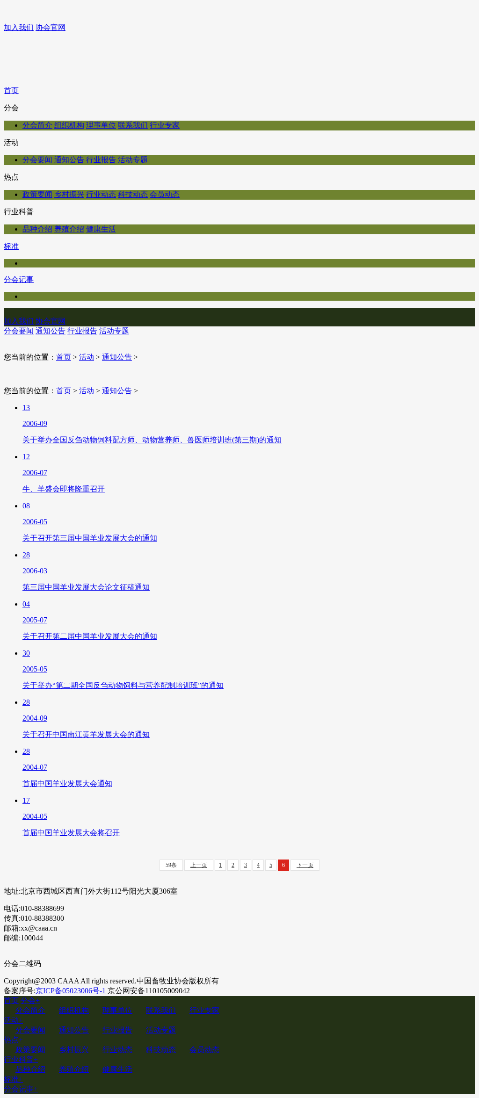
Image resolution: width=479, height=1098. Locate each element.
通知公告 (69, 160)
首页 (11, 90)
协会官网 (50, 27)
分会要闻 (37, 160)
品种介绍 (37, 229)
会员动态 (165, 194)
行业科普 (21, 1059)
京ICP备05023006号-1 (71, 991)
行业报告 (101, 160)
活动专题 (133, 160)
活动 (86, 357)
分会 (30, 1000)
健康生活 (101, 229)
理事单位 (101, 125)
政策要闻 (37, 194)
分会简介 (37, 125)
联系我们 (133, 125)
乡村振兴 (69, 194)
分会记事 (19, 279)
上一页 (198, 865)
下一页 (305, 865)
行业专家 (165, 125)
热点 (13, 1040)
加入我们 (19, 27)
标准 (11, 246)
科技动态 (133, 194)
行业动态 (101, 194)
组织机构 (69, 125)
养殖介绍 (69, 229)
